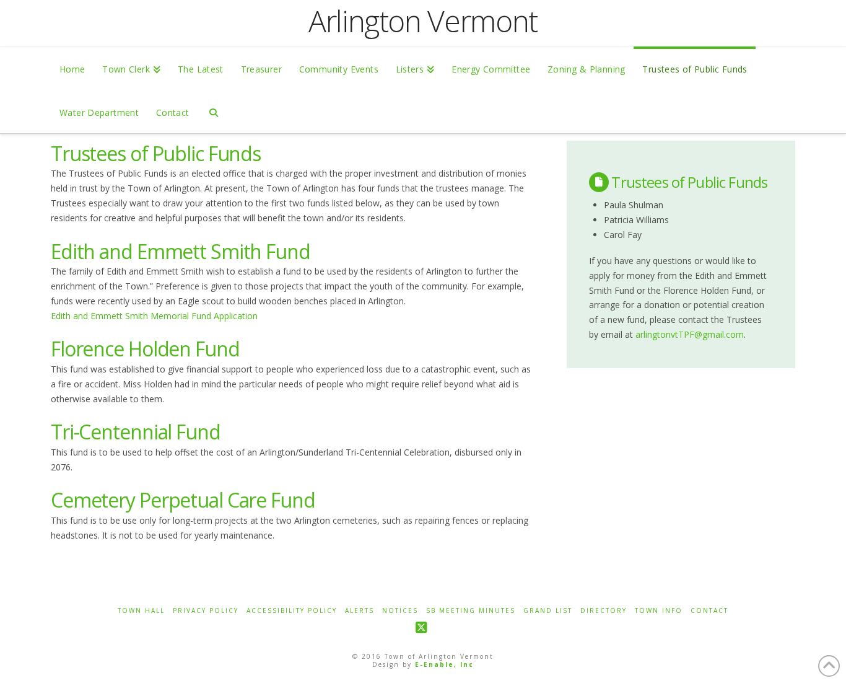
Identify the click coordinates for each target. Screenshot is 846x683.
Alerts (359, 611)
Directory (603, 611)
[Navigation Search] (213, 111)
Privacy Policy (205, 611)
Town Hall (141, 611)
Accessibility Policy (291, 611)
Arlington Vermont (423, 21)
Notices (400, 611)
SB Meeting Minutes (470, 611)
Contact (709, 611)
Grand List (547, 611)
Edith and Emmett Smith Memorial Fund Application (154, 316)
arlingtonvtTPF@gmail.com (689, 334)
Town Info (658, 611)
